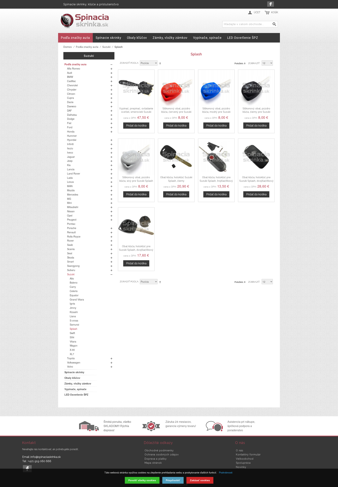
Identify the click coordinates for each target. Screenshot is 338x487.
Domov (67, 47)
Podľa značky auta (87, 47)
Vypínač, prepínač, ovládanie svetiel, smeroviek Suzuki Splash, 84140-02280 (136, 112)
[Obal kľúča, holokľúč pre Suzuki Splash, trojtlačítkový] (216, 157)
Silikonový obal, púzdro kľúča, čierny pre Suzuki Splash (256, 112)
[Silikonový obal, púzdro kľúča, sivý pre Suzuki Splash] (136, 157)
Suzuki (106, 47)
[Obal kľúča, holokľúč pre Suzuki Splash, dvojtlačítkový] (256, 157)
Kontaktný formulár (248, 454)
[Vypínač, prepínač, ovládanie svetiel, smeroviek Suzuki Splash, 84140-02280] (136, 88)
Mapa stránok (153, 462)
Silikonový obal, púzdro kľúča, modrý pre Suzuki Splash (216, 112)
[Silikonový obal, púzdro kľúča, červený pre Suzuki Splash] (176, 88)
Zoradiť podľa (129, 63)
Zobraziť (254, 63)
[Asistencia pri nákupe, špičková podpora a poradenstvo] (213, 430)
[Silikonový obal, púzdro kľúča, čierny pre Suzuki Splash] (256, 88)
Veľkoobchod (245, 458)
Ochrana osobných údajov (162, 454)
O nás (239, 450)
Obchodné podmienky (159, 450)
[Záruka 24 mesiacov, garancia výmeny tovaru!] (151, 430)
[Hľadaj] (274, 24)
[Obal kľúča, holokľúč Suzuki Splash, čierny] (176, 157)
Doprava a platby (156, 458)
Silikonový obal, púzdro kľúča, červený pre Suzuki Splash (176, 112)
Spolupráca (243, 462)
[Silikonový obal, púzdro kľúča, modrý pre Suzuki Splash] (216, 88)
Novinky (241, 467)
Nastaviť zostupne (160, 63)
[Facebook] (270, 4)
